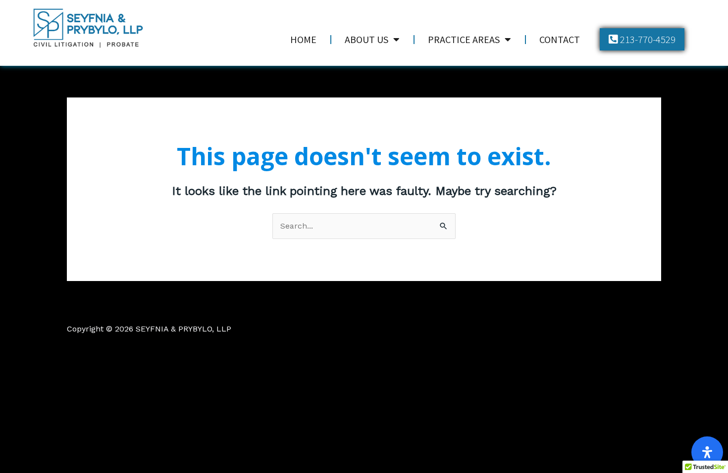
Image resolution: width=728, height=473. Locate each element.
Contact (559, 39)
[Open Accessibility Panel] (707, 452)
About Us (366, 39)
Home (303, 39)
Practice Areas (464, 39)
